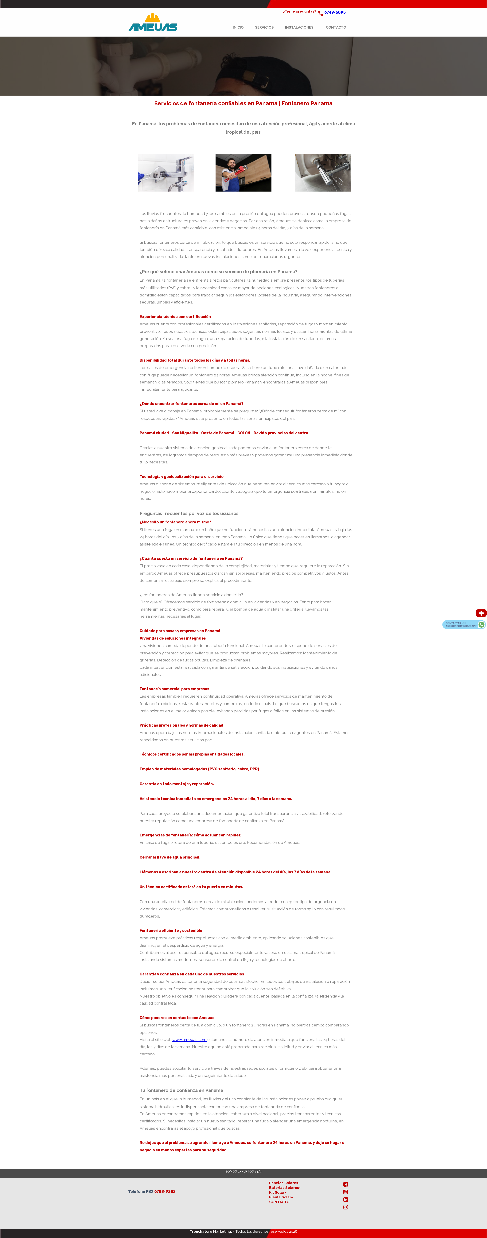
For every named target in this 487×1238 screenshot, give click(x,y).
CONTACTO (336, 27)
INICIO (238, 27)
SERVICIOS (264, 27)
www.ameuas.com (189, 1039)
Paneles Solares (283, 1183)
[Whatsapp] (464, 628)
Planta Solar (280, 1197)
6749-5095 (335, 12)
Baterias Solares (284, 1187)
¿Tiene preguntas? (299, 11)
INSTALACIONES (299, 27)
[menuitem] (243, 27)
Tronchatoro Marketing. (211, 1231)
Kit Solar (276, 1192)
